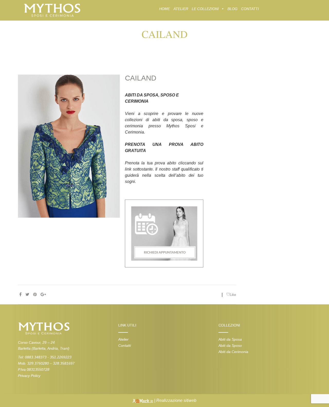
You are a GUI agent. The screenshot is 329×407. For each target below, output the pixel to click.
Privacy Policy (29, 376)
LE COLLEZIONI (205, 9)
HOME (164, 9)
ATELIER (180, 9)
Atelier (123, 339)
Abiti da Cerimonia (233, 352)
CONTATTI (250, 9)
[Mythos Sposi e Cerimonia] (52, 10)
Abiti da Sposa (230, 339)
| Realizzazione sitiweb (174, 400)
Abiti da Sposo (230, 345)
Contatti (124, 345)
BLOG (232, 9)
